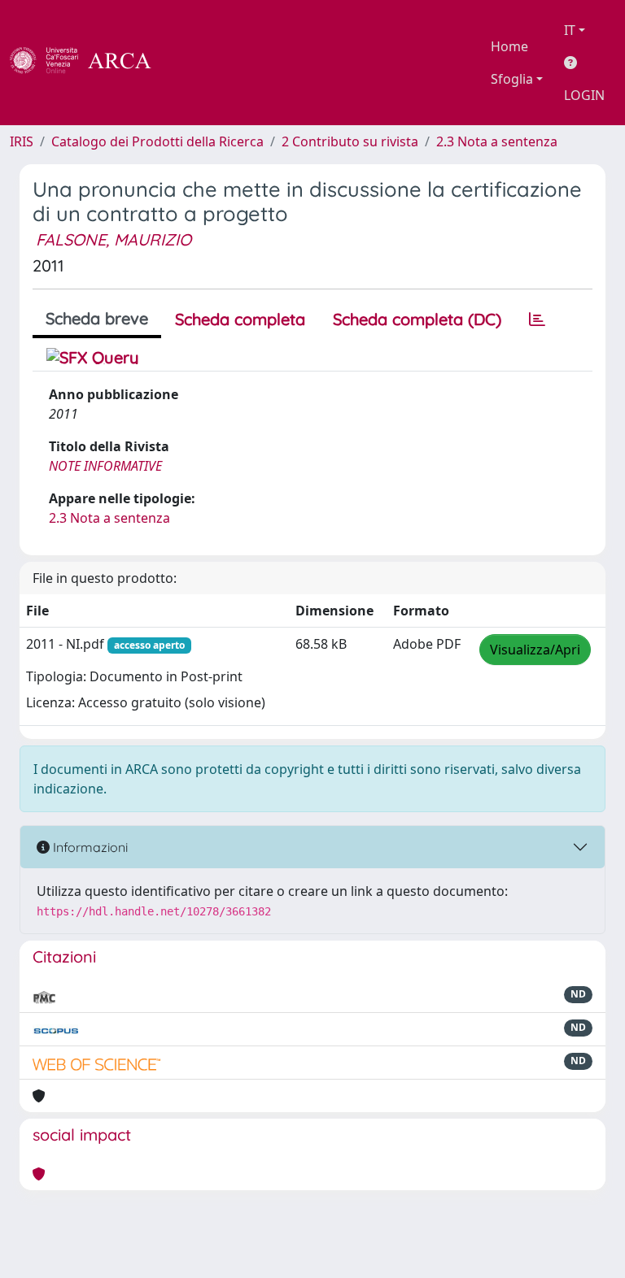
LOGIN (584, 95)
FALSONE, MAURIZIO (113, 239)
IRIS (21, 141)
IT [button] (569, 30)
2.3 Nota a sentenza (496, 141)
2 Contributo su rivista (350, 141)
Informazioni (89, 847)
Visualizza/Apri (535, 650)
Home (509, 46)
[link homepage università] (195, 63)
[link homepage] (89, 63)
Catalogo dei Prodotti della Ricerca (157, 141)
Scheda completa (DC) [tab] (417, 319)
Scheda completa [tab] (240, 319)
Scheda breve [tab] (97, 318)
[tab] (537, 319)
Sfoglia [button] (512, 79)
